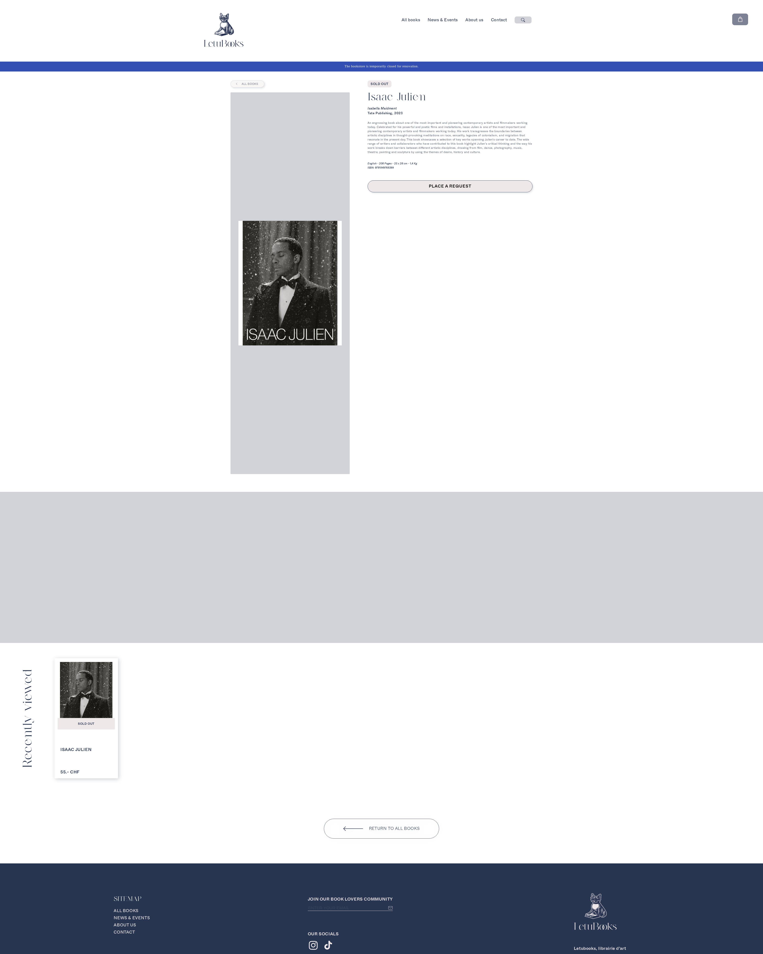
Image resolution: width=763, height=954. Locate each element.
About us (474, 20)
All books (411, 20)
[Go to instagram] (313, 946)
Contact (499, 20)
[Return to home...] (223, 45)
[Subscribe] (390, 908)
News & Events (443, 20)
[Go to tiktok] (328, 946)
